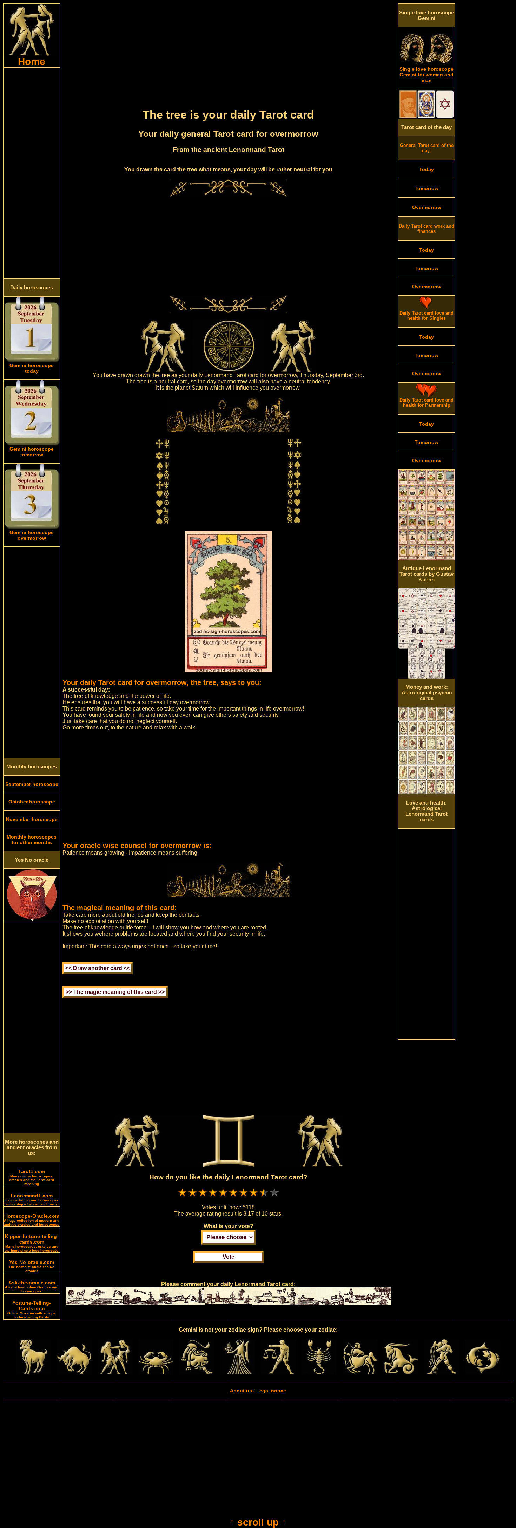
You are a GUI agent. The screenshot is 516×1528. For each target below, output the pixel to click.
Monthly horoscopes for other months (32, 839)
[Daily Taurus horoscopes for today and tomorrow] (74, 1372)
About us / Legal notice (258, 1390)
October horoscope (31, 802)
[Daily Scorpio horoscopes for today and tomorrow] (319, 1372)
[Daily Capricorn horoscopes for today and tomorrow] (400, 1372)
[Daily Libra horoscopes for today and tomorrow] (278, 1372)
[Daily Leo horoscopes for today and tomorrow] (196, 1372)
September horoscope (31, 784)
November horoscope (32, 819)
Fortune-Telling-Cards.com (31, 1309)
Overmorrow (426, 207)
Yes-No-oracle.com (31, 1266)
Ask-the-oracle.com (31, 1286)
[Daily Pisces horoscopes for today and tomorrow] (482, 1372)
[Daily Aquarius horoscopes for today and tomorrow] (441, 1372)
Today (426, 169)
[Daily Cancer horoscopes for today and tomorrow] (155, 1372)
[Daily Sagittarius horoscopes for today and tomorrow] (360, 1372)
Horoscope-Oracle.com (31, 1219)
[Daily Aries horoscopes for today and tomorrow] (33, 1372)
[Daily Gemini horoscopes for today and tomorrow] (115, 1372)
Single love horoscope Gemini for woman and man (426, 74)
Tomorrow (426, 188)
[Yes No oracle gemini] (31, 920)
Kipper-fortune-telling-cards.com (32, 1242)
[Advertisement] (32, 173)
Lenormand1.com (32, 1199)
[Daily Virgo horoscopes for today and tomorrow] (237, 1372)
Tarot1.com (31, 1177)
